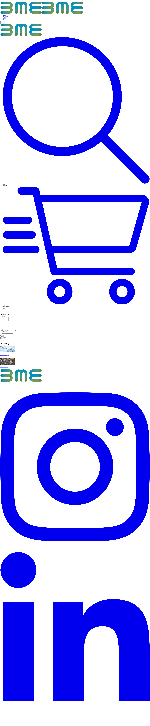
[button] (76, 183)
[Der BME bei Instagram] (75, 551)
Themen (4, 19)
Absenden (5, 185)
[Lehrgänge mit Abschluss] (8, 325)
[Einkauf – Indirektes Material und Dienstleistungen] (12, 328)
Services (4, 18)
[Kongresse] (8, 322)
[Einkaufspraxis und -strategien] (12, 329)
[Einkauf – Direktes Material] (12, 327)
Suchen (2, 335)
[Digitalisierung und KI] (12, 326)
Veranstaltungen (6, 16)
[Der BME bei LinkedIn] (75, 721)
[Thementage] (8, 324)
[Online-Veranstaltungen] (13, 317)
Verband (4, 15)
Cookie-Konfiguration (16, 723)
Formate (2, 325)
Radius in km (2, 334)
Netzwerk (4, 17)
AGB (10, 723)
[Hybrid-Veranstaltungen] (13, 319)
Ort (1, 332)
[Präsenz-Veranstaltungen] (13, 318)
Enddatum (2, 331)
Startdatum (2, 330)
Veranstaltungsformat (4, 320)
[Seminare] (8, 323)
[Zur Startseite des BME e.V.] (41, 13)
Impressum (2, 723)
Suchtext (2, 316)
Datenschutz (7, 723)
